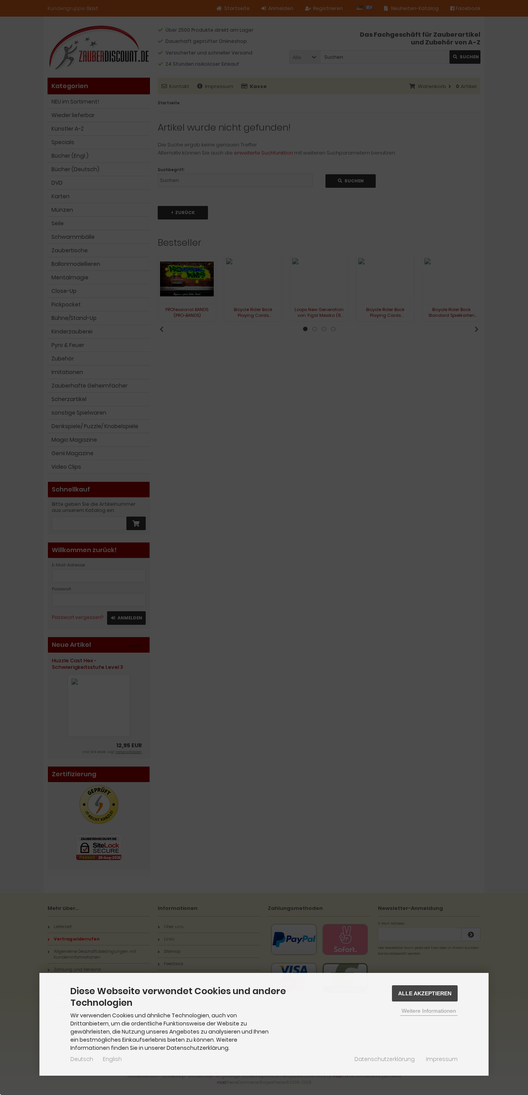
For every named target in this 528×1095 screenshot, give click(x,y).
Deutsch (81, 1059)
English (112, 1059)
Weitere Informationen (429, 1011)
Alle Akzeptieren (424, 993)
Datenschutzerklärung (384, 1059)
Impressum (442, 1059)
